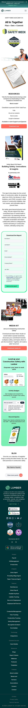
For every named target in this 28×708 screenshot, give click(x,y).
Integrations (14, 636)
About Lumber (14, 673)
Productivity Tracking (14, 618)
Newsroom (14, 676)
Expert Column (14, 655)
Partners (14, 679)
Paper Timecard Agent (14, 579)
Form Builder (14, 628)
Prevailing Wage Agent (14, 576)
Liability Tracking (14, 597)
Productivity (14, 564)
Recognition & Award (14, 624)
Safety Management (14, 621)
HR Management (14, 561)
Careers (14, 686)
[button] (25, 10)
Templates (14, 665)
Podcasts (14, 662)
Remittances (14, 587)
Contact (14, 689)
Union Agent (14, 572)
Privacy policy (14, 699)
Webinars (14, 658)
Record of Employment (14, 600)
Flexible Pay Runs (14, 593)
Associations (14, 683)
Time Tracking (14, 615)
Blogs (14, 652)
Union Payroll (14, 590)
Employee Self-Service (14, 603)
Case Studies (14, 644)
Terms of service (14, 702)
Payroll (14, 558)
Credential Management (14, 611)
